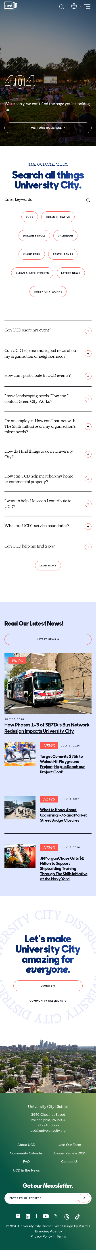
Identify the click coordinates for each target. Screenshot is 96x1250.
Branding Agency (48, 1231)
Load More (48, 566)
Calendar (65, 236)
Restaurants (63, 254)
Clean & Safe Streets (32, 273)
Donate (47, 986)
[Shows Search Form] (61, 6)
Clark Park (31, 254)
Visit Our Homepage (47, 128)
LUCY (29, 217)
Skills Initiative (58, 217)
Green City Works (48, 292)
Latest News (70, 273)
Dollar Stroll (34, 236)
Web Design (63, 1226)
